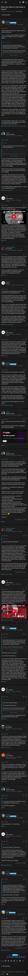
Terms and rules (11, 971)
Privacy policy (19, 971)
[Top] (5, 974)
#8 (26, 419)
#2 (26, 139)
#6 (26, 339)
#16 (26, 795)
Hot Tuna (8, 754)
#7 (26, 369)
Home (2, 974)
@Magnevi (4, 35)
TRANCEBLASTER (10, 247)
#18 (26, 841)
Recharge (8, 725)
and (8, 190)
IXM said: (5, 798)
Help (24, 971)
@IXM (12, 824)
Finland (23, 285)
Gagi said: (5, 143)
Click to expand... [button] (14, 55)
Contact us (3, 971)
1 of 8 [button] (10, 955)
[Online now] (4, 913)
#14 (26, 734)
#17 (26, 821)
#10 (26, 535)
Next (14, 955)
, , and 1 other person (14, 126)
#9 (26, 459)
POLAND (7, 201)
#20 (26, 918)
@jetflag (3, 301)
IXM (7, 197)
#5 (26, 289)
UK (24, 914)
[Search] (26, 2)
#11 (26, 589)
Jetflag (7, 132)
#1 (26, 28)
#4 (26, 254)
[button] (2, 2)
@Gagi (16, 461)
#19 (26, 879)
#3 (26, 205)
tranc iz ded (19, 11)
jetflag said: (5, 637)
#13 (26, 696)
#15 (26, 762)
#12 (26, 634)
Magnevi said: (6, 42)
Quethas (8, 282)
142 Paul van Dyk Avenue (10, 758)
